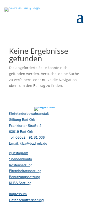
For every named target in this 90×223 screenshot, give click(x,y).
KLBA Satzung (20, 183)
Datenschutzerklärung (26, 200)
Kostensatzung (20, 165)
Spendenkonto (20, 159)
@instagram (18, 153)
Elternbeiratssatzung (25, 171)
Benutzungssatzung (24, 177)
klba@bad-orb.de (33, 143)
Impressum (18, 194)
